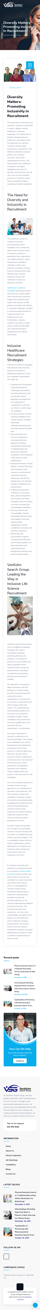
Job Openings (12, 1160)
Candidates (11, 1164)
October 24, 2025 (22, 1238)
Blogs (8, 1169)
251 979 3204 (13, 1127)
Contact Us (10, 1174)
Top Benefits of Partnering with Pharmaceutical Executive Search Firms (24, 1003)
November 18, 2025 (23, 1221)
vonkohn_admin (15, 88)
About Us (10, 1151)
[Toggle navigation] (34, 5)
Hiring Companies (13, 1155)
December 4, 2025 (22, 1204)
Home (8, 1146)
